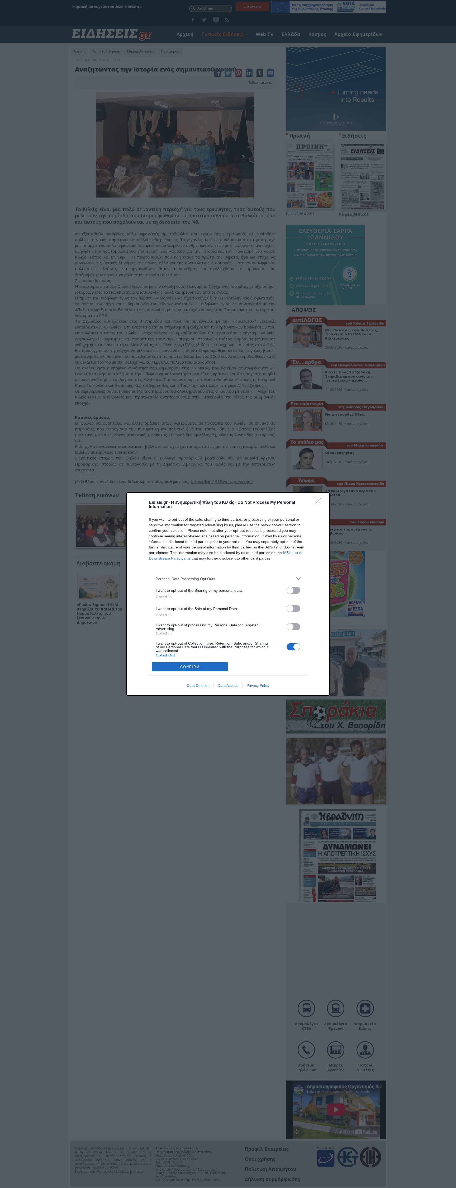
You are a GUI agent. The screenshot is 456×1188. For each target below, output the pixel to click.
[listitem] (228, 578)
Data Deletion (198, 685)
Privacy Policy (257, 685)
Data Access (228, 685)
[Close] (319, 503)
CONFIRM (190, 667)
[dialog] (228, 594)
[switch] (293, 590)
